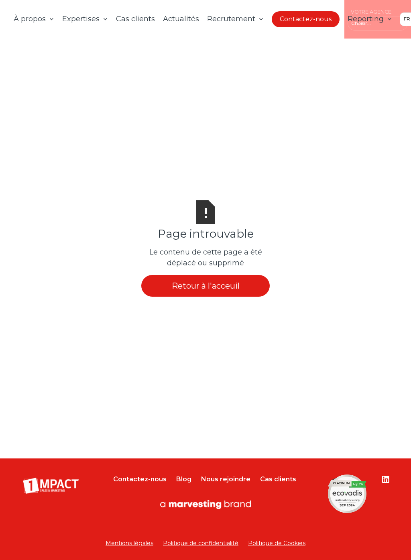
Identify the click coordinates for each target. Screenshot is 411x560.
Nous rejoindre (225, 479)
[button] (34, 19)
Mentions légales (129, 543)
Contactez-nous (306, 19)
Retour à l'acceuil (206, 286)
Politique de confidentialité (200, 543)
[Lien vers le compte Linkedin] (386, 479)
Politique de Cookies (276, 543)
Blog (183, 479)
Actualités (181, 18)
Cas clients (135, 18)
